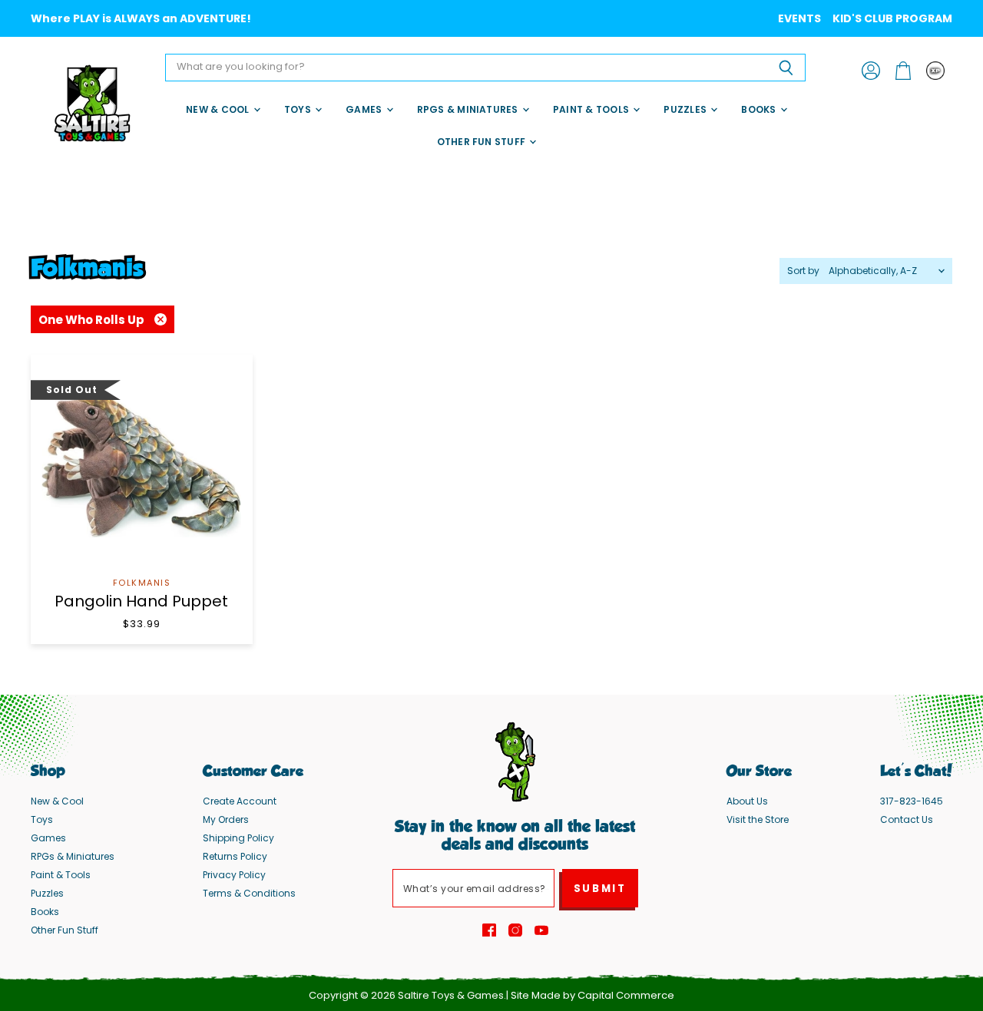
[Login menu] (935, 71)
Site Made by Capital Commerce (592, 995)
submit (600, 888)
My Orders (226, 819)
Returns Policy (235, 856)
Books (759, 109)
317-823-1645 (911, 801)
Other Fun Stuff (482, 141)
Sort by (803, 271)
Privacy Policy (234, 874)
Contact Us (906, 819)
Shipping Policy (238, 837)
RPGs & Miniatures (469, 109)
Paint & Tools (592, 109)
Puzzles (686, 109)
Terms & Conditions (249, 893)
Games (365, 109)
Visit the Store (757, 819)
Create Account (239, 801)
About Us (747, 801)
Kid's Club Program (892, 18)
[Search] (785, 67)
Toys (298, 109)
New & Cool (219, 109)
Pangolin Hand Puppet (141, 601)
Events (799, 18)
